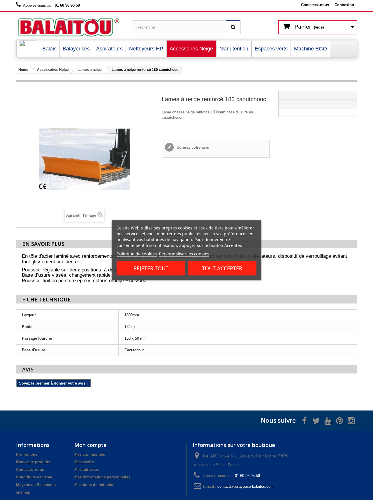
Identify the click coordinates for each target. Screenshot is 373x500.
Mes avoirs (84, 462)
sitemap (23, 492)
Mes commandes (89, 454)
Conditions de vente (34, 477)
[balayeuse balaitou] (70, 27)
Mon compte (90, 444)
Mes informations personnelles (102, 477)
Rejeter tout (150, 267)
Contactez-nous (315, 5)
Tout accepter (222, 267)
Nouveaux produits (33, 462)
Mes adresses (86, 469)
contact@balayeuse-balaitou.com (245, 486)
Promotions (26, 454)
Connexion (344, 5)
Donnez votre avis (192, 147)
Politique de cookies (137, 253)
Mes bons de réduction (95, 485)
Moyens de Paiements (36, 485)
